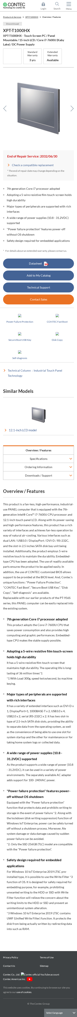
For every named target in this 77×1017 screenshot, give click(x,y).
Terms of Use (47, 957)
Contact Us (9, 965)
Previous (6, 108)
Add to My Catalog (39, 275)
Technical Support (38, 287)
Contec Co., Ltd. (12, 974)
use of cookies (23, 992)
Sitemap (44, 965)
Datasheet (35, 263)
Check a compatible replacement (33, 165)
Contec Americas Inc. (15, 979)
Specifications (38, 458)
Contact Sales (38, 299)
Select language (54, 1012)
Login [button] (45, 6)
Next (71, 108)
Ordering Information (38, 467)
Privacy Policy (10, 957)
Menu (69, 8)
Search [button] (59, 6)
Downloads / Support (38, 475)
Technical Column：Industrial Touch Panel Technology (35, 373)
